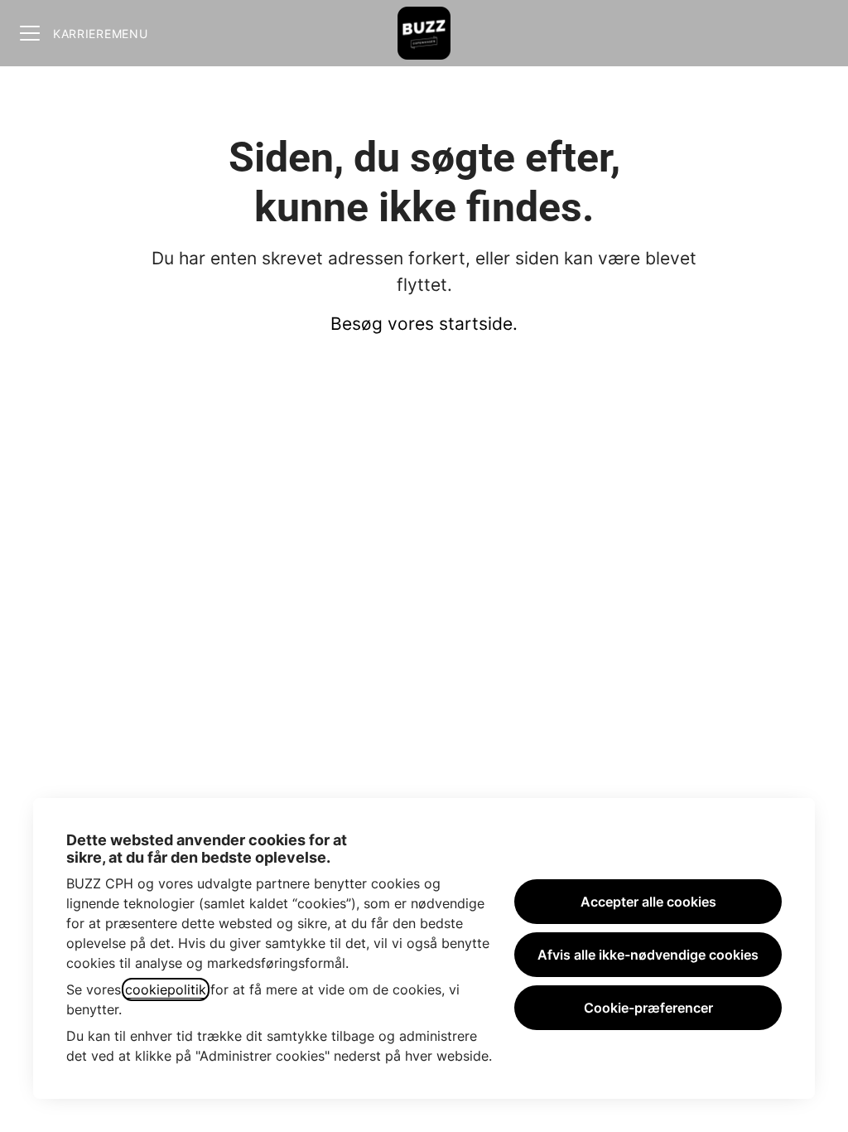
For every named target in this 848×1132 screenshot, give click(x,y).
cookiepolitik (165, 989)
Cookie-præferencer (648, 1007)
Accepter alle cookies (648, 901)
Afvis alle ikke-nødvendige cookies (648, 954)
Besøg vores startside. (424, 323)
